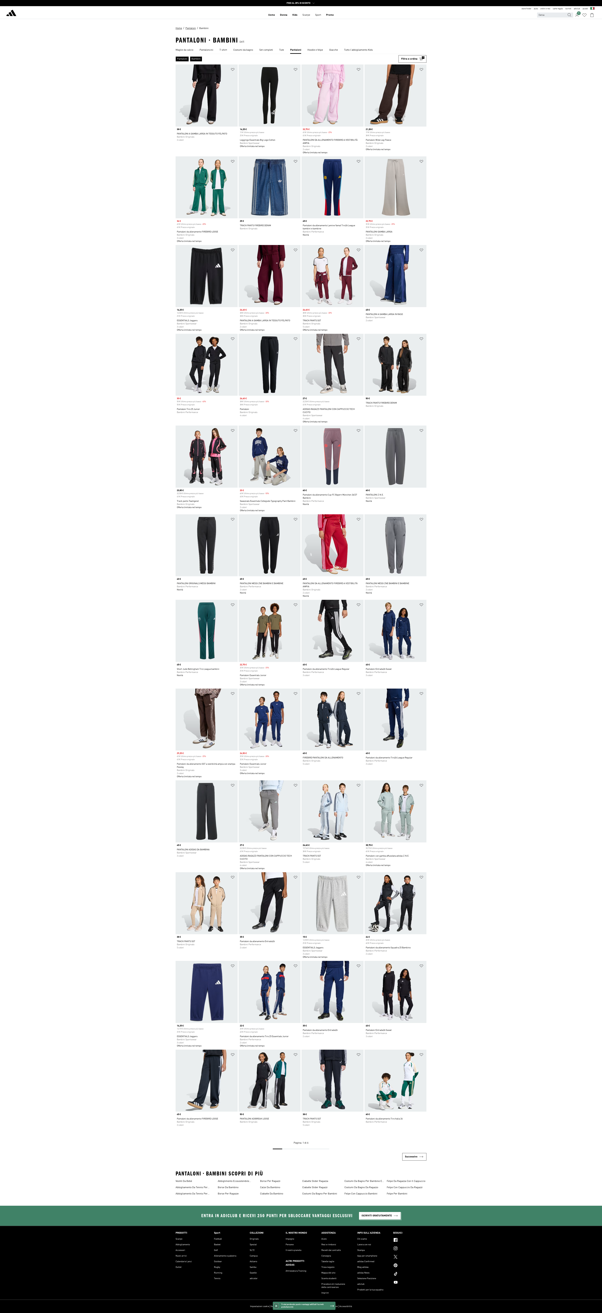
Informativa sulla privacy (305, 1306)
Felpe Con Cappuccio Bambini (360, 1194)
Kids (294, 15)
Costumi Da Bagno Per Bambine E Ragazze (363, 1181)
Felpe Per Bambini (397, 1194)
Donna (283, 15)
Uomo (271, 15)
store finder (526, 9)
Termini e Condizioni (328, 1306)
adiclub (577, 9)
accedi (585, 9)
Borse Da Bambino (228, 1187)
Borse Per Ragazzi (270, 1181)
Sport (318, 15)
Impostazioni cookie (259, 1306)
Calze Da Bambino (270, 1187)
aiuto (536, 9)
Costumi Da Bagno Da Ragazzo (361, 1187)
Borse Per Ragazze (228, 1194)
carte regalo (558, 9)
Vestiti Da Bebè (184, 1181)
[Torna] (11, 13)
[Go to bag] (592, 15)
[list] (301, 50)
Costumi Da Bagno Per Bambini (319, 1194)
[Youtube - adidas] (409, 1282)
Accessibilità (345, 1306)
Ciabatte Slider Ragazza (315, 1181)
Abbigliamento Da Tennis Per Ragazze (192, 1187)
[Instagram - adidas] (409, 1249)
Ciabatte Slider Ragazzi (314, 1187)
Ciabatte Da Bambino (271, 1194)
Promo (330, 15)
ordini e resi (545, 9)
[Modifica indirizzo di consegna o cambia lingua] (592, 8)
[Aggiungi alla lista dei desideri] (232, 70)
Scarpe (306, 15)
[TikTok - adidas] (409, 1274)
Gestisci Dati (277, 1306)
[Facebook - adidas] (409, 1240)
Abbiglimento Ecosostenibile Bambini (233, 1181)
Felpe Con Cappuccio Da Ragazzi (404, 1187)
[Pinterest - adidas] (409, 1266)
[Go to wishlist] (584, 15)
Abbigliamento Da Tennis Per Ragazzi (192, 1194)
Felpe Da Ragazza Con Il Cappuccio (406, 1181)
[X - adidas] (409, 1257)
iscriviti (568, 9)
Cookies (288, 1306)
